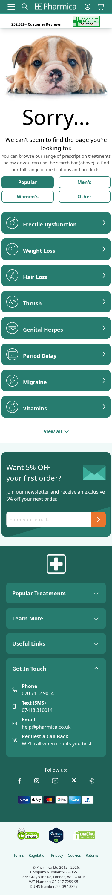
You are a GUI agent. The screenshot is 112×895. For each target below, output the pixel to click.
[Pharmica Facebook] (19, 781)
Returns (92, 855)
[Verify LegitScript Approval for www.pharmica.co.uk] (56, 835)
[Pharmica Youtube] (55, 781)
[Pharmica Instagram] (36, 781)
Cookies (74, 855)
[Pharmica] (56, 564)
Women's (28, 196)
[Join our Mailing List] (98, 519)
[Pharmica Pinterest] (91, 781)
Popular (27, 182)
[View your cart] (101, 6)
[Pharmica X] (73, 781)
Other (84, 196)
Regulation (37, 855)
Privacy (57, 855)
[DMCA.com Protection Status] (84, 835)
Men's (84, 182)
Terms (18, 855)
